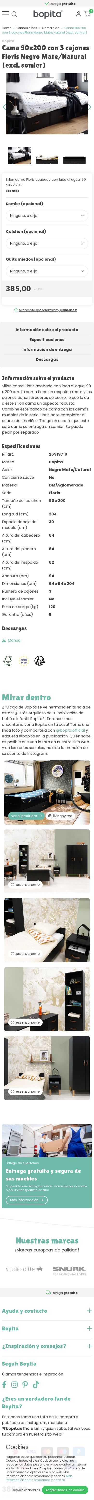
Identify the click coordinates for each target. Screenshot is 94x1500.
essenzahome (28, 884)
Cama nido (51, 28)
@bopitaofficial (70, 730)
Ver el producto (24, 815)
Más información (24, 1200)
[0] (87, 14)
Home (7, 28)
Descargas (47, 359)
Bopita (8, 41)
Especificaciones (47, 339)
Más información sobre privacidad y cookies (39, 1478)
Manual (14, 640)
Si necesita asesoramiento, (48, 310)
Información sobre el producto (47, 330)
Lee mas (12, 191)
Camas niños (26, 28)
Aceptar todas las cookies (65, 1490)
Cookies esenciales (26, 1490)
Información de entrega (47, 349)
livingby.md (62, 815)
